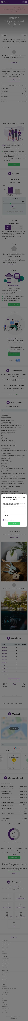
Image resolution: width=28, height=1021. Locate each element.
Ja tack (14, 523)
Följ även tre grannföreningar (10, 520)
